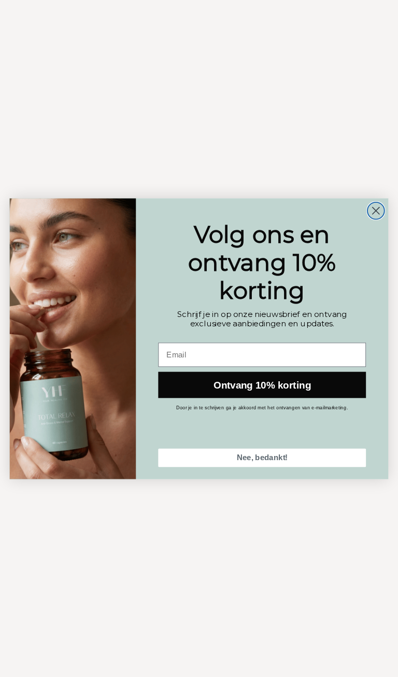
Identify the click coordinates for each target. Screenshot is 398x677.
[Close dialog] (376, 210)
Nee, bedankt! (262, 457)
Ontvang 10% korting (262, 384)
